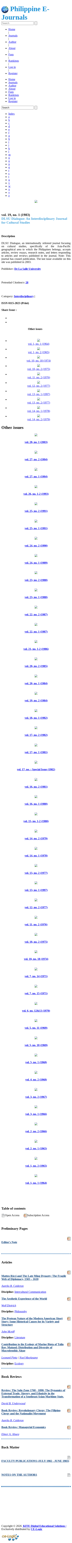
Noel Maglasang (28, 1357)
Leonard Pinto (9, 1357)
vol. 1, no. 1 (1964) (38, 343)
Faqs (11, 54)
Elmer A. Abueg (10, 1434)
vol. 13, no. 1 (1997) (38, 394)
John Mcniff (8, 1331)
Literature (20, 1337)
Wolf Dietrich (8, 1305)
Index (11, 113)
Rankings (13, 60)
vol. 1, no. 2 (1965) (38, 352)
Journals (12, 35)
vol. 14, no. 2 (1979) (38, 419)
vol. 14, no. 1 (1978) (38, 410)
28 (27, 282)
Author (12, 41)
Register (12, 73)
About (11, 48)
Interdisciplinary (24, 296)
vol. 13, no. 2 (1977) (38, 402)
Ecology (19, 1363)
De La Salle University (27, 268)
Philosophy (21, 1311)
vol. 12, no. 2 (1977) (38, 385)
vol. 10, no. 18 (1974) (39, 360)
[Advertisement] (36, 1499)
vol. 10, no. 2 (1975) (38, 369)
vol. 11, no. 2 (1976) (38, 377)
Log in (12, 67)
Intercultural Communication (30, 1291)
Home (11, 29)
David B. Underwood (13, 1403)
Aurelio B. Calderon (12, 1285)
